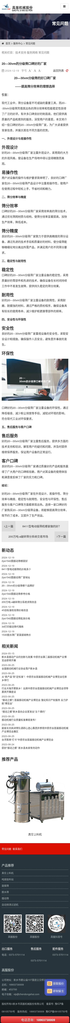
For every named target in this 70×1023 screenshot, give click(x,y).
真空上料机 (8, 873)
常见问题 (30, 43)
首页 (8, 43)
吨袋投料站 (8, 879)
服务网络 (32, 52)
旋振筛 (5, 885)
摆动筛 (5, 898)
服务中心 (18, 43)
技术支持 (20, 52)
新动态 (8, 550)
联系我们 (17, 848)
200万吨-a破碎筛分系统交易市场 (37, 536)
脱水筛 (5, 892)
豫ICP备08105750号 (57, 1011)
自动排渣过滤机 (10, 904)
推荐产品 (10, 759)
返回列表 (58, 70)
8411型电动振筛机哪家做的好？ (33, 526)
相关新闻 (10, 646)
